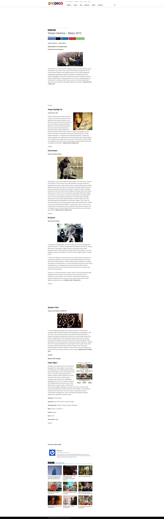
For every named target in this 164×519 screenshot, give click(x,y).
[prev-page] (48, 510)
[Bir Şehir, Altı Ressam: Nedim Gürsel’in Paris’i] (55, 486)
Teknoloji (86, 5)
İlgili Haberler (51, 462)
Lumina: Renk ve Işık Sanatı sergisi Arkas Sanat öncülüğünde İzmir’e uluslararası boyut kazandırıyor (54, 477)
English (89, 1)
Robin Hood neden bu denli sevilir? (84, 476)
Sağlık (93, 5)
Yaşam (75, 5)
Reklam (81, 1)
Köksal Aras (53, 36)
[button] (114, 5)
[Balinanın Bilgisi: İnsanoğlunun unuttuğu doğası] (70, 500)
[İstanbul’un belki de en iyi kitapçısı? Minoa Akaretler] (85, 500)
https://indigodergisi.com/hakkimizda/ (63, 452)
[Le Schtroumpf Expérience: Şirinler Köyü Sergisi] (70, 486)
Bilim (81, 5)
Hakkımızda (70, 1)
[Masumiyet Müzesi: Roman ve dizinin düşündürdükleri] (55, 500)
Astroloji (100, 5)
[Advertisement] (82, 17)
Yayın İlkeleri (77, 1)
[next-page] (50, 510)
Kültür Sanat (55, 28)
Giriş (66, 1)
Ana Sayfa (49, 28)
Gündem (69, 5)
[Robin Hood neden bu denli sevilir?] (85, 470)
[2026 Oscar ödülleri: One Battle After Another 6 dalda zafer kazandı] (85, 486)
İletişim (85, 1)
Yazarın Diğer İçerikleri (59, 462)
